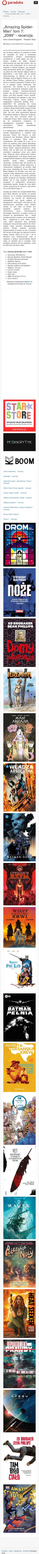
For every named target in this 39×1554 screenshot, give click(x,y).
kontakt (25, 1551)
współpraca (18, 1551)
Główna (6, 11)
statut (11, 1551)
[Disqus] (19, 317)
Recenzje (21, 11)
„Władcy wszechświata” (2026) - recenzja (17, 498)
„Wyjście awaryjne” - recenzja (13, 502)
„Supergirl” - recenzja (10, 476)
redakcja (4, 1551)
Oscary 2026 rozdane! (11, 514)
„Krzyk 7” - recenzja (10, 519)
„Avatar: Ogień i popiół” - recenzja (15, 493)
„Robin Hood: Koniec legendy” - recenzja (17, 488)
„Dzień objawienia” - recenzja (13, 471)
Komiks (13, 11)
